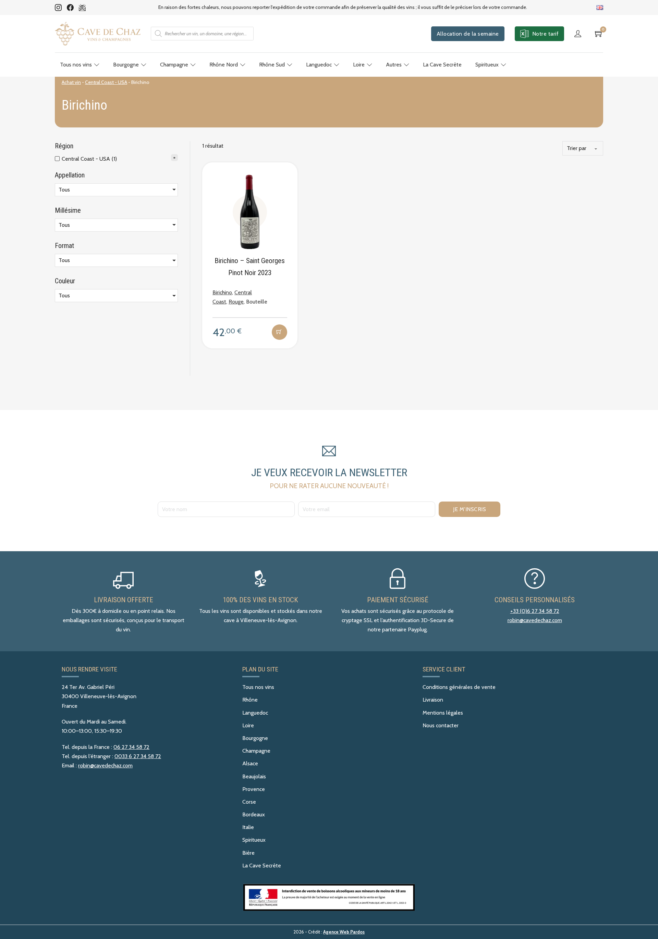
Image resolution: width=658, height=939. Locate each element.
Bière (248, 853)
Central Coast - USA (106, 82)
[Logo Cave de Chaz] (98, 34)
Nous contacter (441, 725)
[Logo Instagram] (58, 7)
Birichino (222, 292)
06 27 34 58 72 (131, 747)
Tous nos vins (76, 64)
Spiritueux (487, 64)
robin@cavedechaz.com (535, 620)
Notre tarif (545, 33)
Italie (248, 827)
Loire (359, 64)
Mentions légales (443, 712)
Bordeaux (253, 814)
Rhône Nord (223, 64)
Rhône (250, 699)
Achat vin (71, 82)
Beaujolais (254, 776)
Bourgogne (126, 64)
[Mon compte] (579, 33)
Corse (249, 802)
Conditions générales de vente (459, 687)
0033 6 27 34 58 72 (137, 756)
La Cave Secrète (442, 64)
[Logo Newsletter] (82, 7)
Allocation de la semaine (468, 33)
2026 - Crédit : (329, 932)
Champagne (174, 64)
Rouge (236, 301)
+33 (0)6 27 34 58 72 (534, 611)
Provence (253, 789)
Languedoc (319, 64)
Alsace (250, 763)
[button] (279, 332)
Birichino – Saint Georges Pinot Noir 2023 (250, 267)
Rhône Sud (272, 64)
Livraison (433, 699)
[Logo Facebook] (70, 7)
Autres (394, 64)
